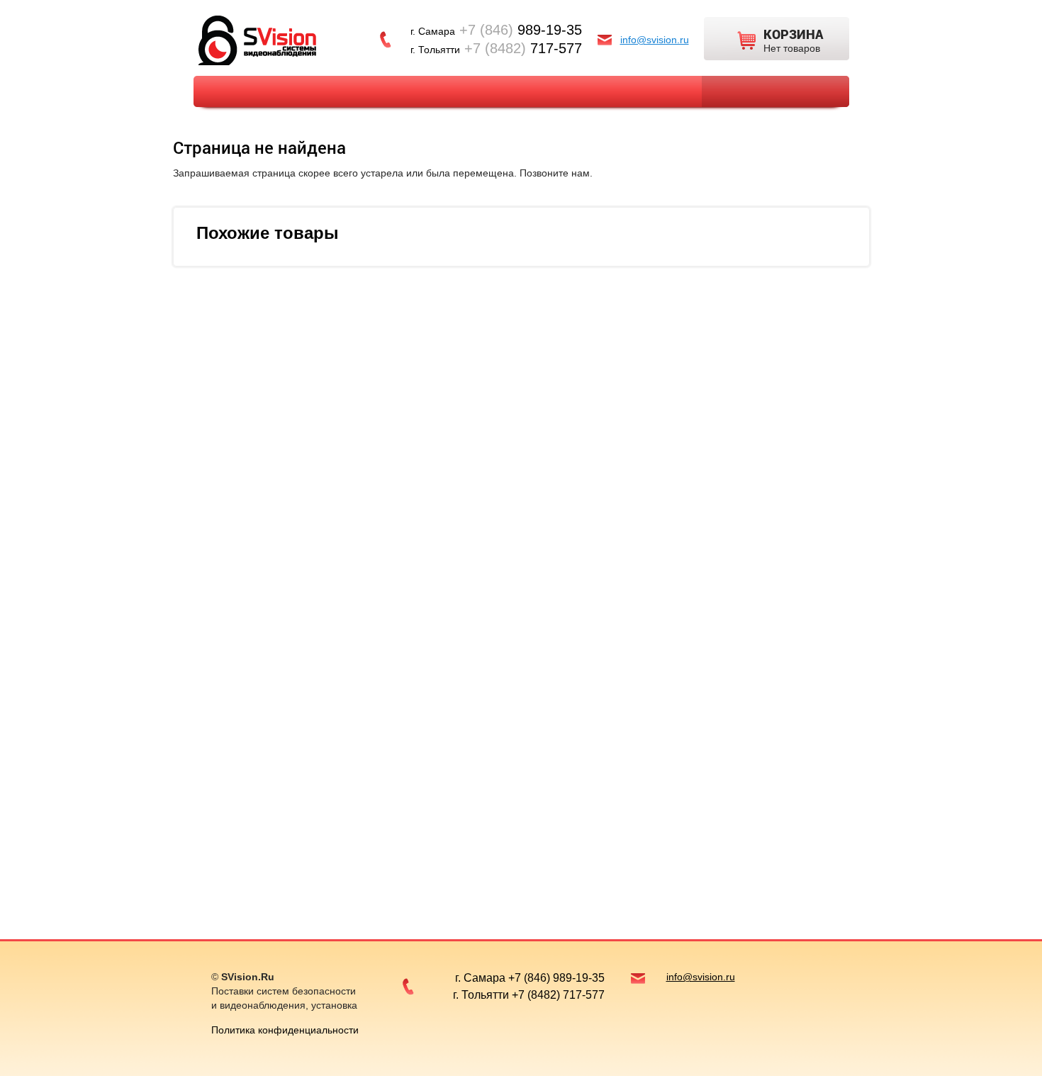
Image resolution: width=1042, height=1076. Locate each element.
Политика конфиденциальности (285, 1030)
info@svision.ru (654, 39)
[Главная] (257, 39)
